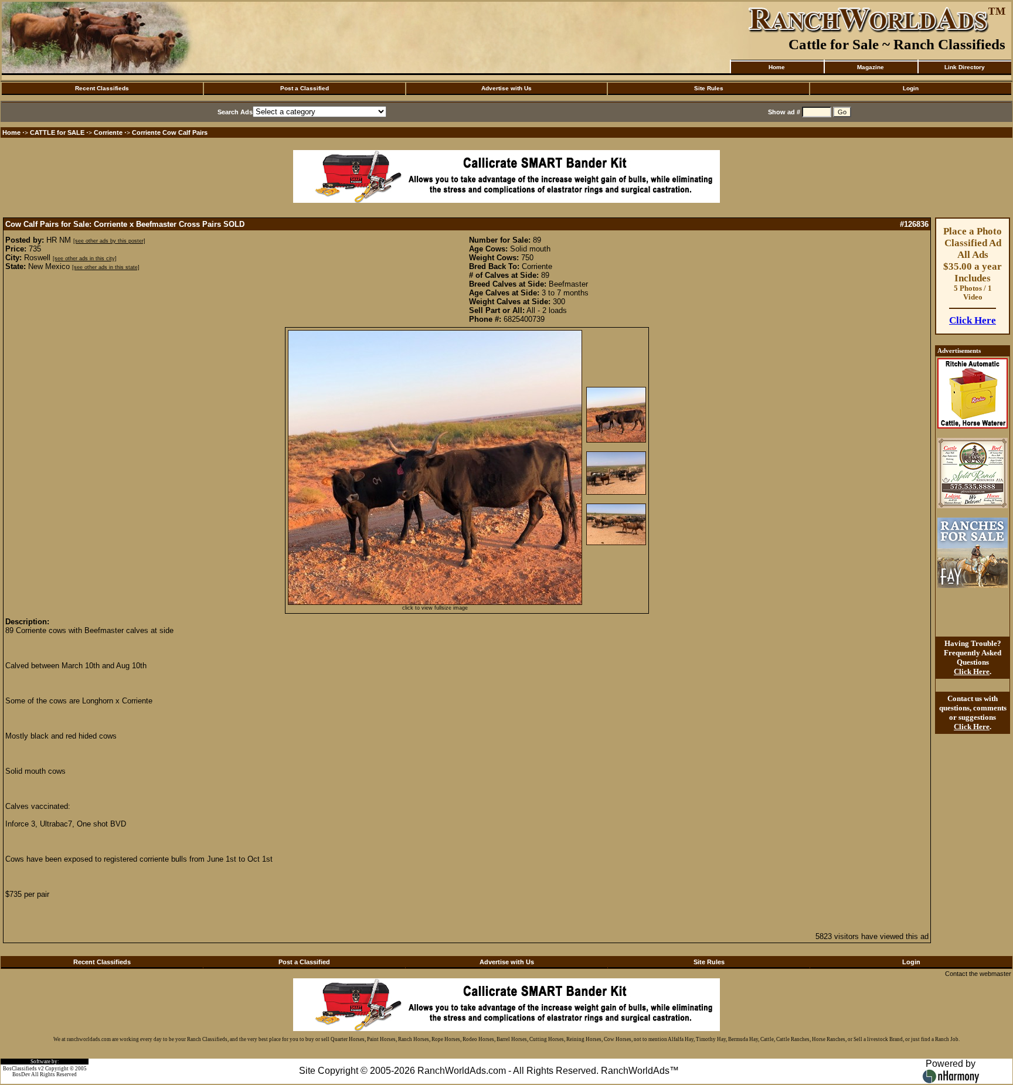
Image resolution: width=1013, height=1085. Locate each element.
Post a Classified (304, 88)
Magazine (870, 67)
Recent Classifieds (102, 88)
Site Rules (708, 88)
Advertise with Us (506, 88)
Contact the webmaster (978, 973)
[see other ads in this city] (85, 258)
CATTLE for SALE (57, 132)
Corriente (108, 132)
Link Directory (964, 67)
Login (911, 88)
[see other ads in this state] (106, 267)
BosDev (21, 1074)
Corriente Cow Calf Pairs (170, 132)
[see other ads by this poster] (109, 241)
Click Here (972, 320)
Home (777, 67)
